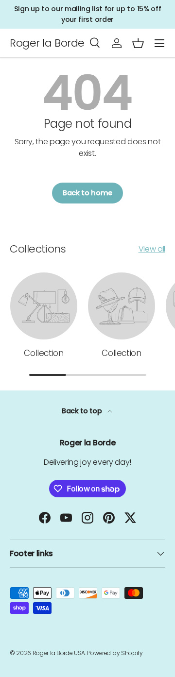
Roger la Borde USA (59, 653)
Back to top (83, 411)
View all (152, 248)
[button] (138, 43)
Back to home (87, 193)
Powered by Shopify (114, 653)
